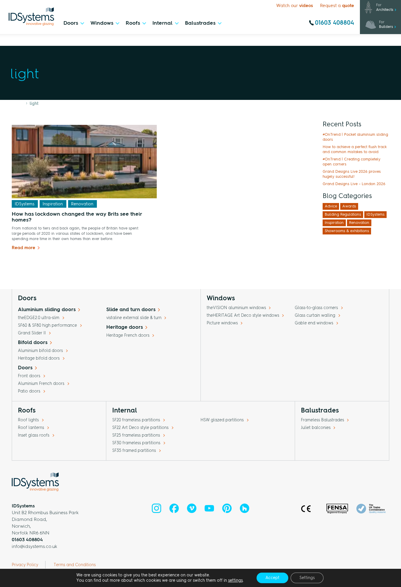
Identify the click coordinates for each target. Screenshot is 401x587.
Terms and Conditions (75, 565)
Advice (331, 206)
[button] (73, 25)
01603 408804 (334, 23)
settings (235, 580)
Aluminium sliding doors (47, 309)
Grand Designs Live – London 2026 (354, 184)
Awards (349, 206)
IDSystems (24, 204)
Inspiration (53, 204)
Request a (337, 6)
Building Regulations (343, 215)
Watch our (294, 6)
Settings (307, 578)
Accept (272, 578)
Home (17, 104)
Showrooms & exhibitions (347, 231)
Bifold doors (33, 342)
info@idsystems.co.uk (34, 546)
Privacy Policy (25, 565)
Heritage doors (124, 327)
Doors (25, 367)
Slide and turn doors (131, 309)
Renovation (82, 204)
